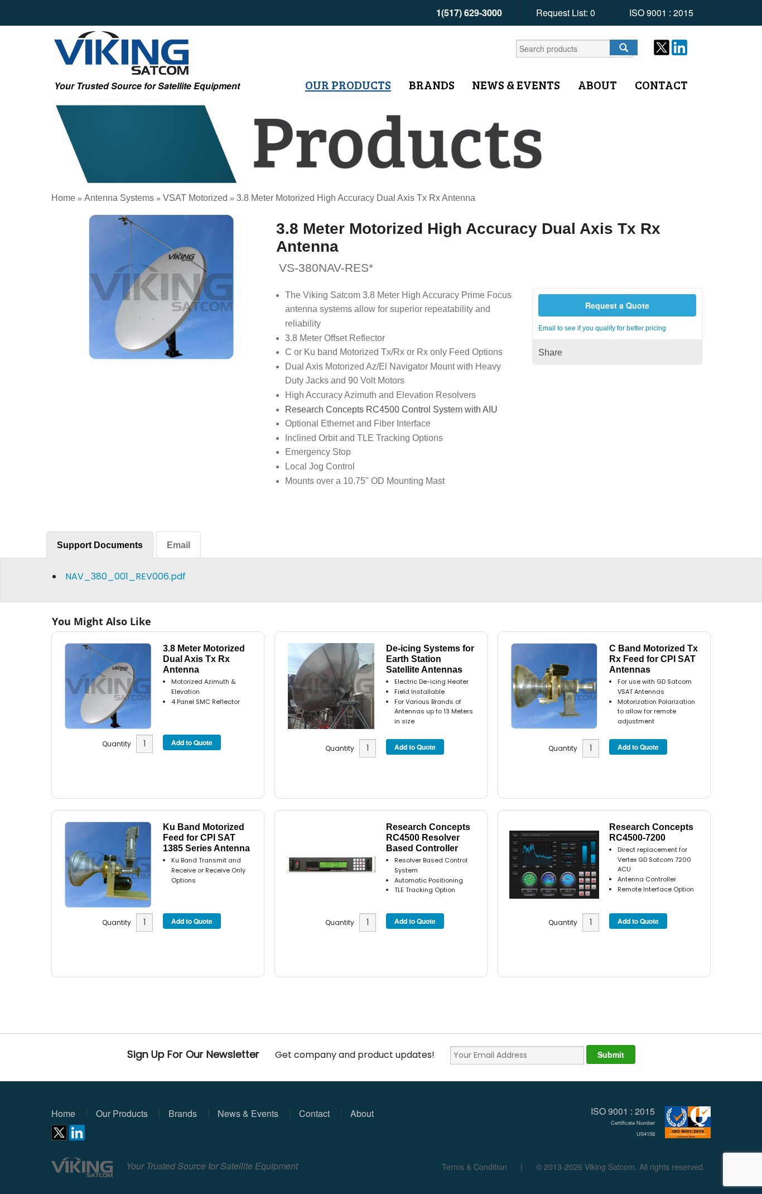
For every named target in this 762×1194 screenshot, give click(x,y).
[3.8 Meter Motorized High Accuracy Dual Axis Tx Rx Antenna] (161, 286)
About (597, 85)
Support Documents (100, 545)
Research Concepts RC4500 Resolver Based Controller (428, 837)
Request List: (565, 12)
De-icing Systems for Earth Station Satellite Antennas (430, 659)
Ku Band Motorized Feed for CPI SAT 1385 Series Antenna (206, 837)
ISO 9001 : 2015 (661, 12)
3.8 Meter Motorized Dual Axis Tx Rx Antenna (204, 659)
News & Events (516, 85)
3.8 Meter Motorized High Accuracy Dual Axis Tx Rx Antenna (356, 198)
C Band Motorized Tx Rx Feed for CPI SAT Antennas (653, 659)
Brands (432, 85)
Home (63, 198)
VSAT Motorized (195, 198)
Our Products (348, 85)
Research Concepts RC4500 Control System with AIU (391, 409)
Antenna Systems (119, 198)
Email (178, 545)
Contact (661, 85)
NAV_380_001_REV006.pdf (125, 576)
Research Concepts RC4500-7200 (651, 832)
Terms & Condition (474, 1166)
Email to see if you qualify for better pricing (602, 328)
